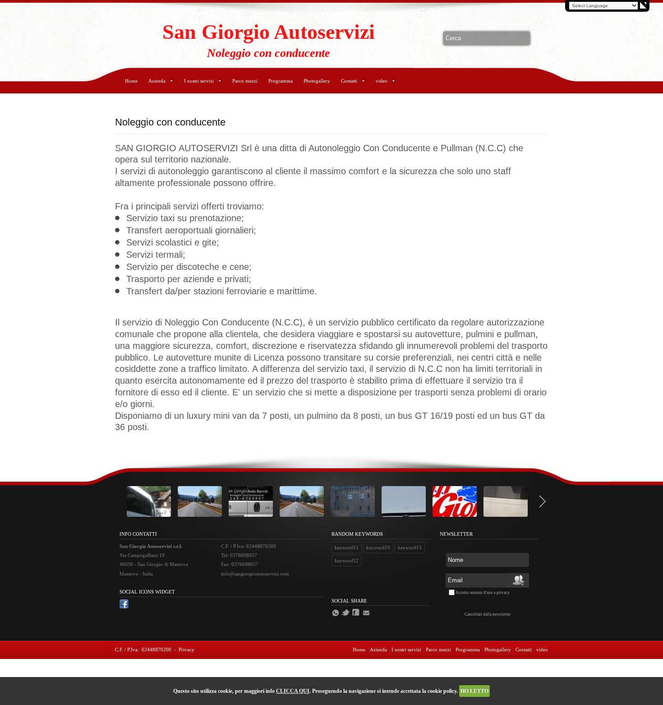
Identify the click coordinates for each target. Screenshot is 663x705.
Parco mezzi (245, 80)
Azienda (157, 80)
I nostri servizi (199, 80)
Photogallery (317, 80)
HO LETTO (474, 691)
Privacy (186, 649)
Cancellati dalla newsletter (488, 614)
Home (131, 80)
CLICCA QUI (292, 691)
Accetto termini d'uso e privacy (483, 592)
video (381, 80)
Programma (280, 80)
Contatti (349, 80)
